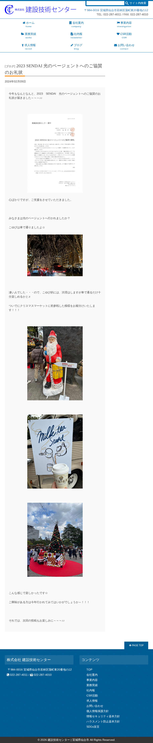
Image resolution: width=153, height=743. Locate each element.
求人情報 (92, 700)
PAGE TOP (137, 645)
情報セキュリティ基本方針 (103, 716)
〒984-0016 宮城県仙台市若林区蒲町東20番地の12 (116, 10)
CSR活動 (92, 695)
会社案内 (92, 674)
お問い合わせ (94, 705)
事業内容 (92, 680)
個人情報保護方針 (97, 711)
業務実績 (92, 685)
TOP (89, 669)
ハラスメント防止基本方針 (103, 721)
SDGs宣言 (92, 726)
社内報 (90, 690)
